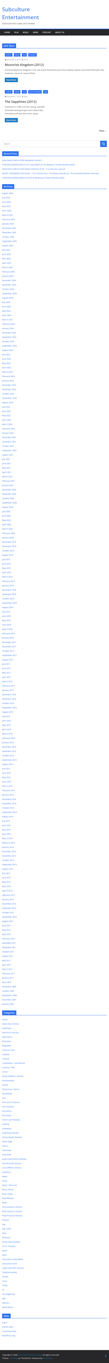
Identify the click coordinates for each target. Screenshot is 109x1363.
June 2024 (6, 306)
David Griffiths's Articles (12, 1076)
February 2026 (8, 219)
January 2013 (8, 899)
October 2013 (8, 860)
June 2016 (6, 720)
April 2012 (6, 934)
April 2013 (6, 886)
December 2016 (9, 694)
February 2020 (8, 533)
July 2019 (6, 559)
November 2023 (9, 337)
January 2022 (8, 433)
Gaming (5, 1124)
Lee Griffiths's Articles (11, 1167)
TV (3, 1289)
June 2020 (6, 516)
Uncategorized (8, 1294)
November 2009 (9, 986)
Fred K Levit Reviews (11, 1119)
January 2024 (8, 328)
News (35, 32)
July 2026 (6, 197)
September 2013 (9, 864)
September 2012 (9, 917)
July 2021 (6, 459)
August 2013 (7, 869)
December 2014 (9, 799)
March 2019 (7, 577)
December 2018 (9, 590)
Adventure (6, 1028)
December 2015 (9, 747)
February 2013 (8, 895)
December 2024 (9, 280)
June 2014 (6, 825)
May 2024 (6, 311)
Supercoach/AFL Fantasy (13, 1268)
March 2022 (7, 424)
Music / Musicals (35, 92)
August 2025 (7, 245)
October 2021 (8, 446)
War (45, 92)
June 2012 (6, 925)
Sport (4, 1250)
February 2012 (8, 938)
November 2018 (9, 594)
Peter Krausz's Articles (12, 1211)
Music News (7, 1194)
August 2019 (7, 555)
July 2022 (6, 407)
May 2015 (6, 777)
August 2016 (7, 712)
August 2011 (7, 956)
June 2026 (6, 202)
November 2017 (9, 646)
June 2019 (6, 563)
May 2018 (6, 620)
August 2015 (7, 764)
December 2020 (9, 489)
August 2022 (7, 402)
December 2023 (9, 332)
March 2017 (7, 681)
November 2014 (9, 803)
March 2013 (7, 890)
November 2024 (9, 284)
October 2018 (8, 598)
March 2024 (7, 319)
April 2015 (6, 781)
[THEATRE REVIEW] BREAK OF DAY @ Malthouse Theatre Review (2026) (33, 177)
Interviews (6, 1150)
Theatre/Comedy (9, 1272)
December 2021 (9, 437)
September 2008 (9, 995)
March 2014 (7, 838)
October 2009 (8, 991)
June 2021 (6, 463)
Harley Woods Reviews (12, 1137)
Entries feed (7, 1327)
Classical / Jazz (8, 1050)
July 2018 (6, 611)
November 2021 (9, 441)
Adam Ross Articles (10, 1024)
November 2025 (9, 232)
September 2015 (9, 760)
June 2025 (6, 254)
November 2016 (9, 699)
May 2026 (6, 206)
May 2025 (6, 258)
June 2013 (6, 877)
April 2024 (6, 315)
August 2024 (7, 298)
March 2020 (7, 529)
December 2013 (9, 851)
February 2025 (8, 271)
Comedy (8, 55)
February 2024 (8, 324)
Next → (103, 130)
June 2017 (6, 668)
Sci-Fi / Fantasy (8, 1246)
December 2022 (9, 385)
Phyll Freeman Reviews (12, 1215)
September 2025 (9, 241)
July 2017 (6, 664)
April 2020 (6, 524)
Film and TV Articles (11, 1102)
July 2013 (6, 873)
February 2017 (8, 686)
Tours (4, 1281)
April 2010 (6, 982)
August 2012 (7, 921)
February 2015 (8, 790)
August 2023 (7, 350)
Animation (6, 1041)
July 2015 (6, 768)
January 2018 (8, 638)
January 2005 (8, 1004)
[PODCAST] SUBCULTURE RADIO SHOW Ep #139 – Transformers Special (33, 169)
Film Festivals (8, 1106)
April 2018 (6, 625)
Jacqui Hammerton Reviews (14, 1159)
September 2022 (9, 398)
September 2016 (9, 707)
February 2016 (8, 738)
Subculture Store (9, 1263)
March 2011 (7, 969)
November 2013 (9, 856)
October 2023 (8, 341)
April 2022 (6, 420)
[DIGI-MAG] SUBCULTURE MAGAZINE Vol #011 (22, 160)
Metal (4, 1176)
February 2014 (8, 842)
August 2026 (7, 193)
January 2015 (8, 795)
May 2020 (6, 520)
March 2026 (7, 215)
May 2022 (6, 415)
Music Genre (7, 1189)
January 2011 (8, 978)
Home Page (7, 1141)
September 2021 (9, 450)
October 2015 (8, 755)
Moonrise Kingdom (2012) (24, 64)
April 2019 (6, 572)
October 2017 (8, 651)
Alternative (7, 1037)
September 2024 (9, 293)
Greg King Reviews (10, 1133)
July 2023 (6, 354)
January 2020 (8, 537)
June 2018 (6, 616)
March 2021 (7, 476)
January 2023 (8, 380)
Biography (6, 1045)
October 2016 (8, 703)
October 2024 (8, 289)
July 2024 (6, 302)
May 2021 (6, 468)
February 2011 (8, 973)
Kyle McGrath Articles (11, 1163)
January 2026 (8, 223)
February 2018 (8, 633)
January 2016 (8, 742)
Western (6, 1303)
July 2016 (6, 716)
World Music (7, 1307)
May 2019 (6, 568)
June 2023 (6, 359)
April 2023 (6, 367)
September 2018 (9, 603)
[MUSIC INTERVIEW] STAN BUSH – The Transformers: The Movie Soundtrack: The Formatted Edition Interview (50, 173)
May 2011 (6, 960)
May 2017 (6, 672)
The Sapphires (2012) (20, 101)
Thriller (5, 1276)
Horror (5, 1146)
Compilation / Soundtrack (13, 1063)
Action (5, 1019)
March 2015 (7, 786)
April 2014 (6, 834)
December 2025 (9, 228)
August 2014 (7, 816)
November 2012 (9, 908)
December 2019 (9, 542)
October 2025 (8, 237)
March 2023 (7, 372)
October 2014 (8, 808)
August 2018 (7, 607)
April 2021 (6, 472)
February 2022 (8, 428)
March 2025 (7, 267)
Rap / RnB (6, 1228)
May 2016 (6, 725)
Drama (17, 55)
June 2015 (6, 773)
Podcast (46, 32)
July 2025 (6, 250)
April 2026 (6, 210)
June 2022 (6, 411)
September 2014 (9, 812)
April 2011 (6, 965)
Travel (5, 1285)
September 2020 (9, 502)
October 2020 (8, 498)
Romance (32, 55)
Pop (3, 1224)
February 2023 (8, 376)
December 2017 (9, 642)
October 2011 (8, 951)
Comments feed (9, 1331)
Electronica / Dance (10, 1089)
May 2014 (6, 829)
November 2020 (9, 494)
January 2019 (8, 585)
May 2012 (6, 930)
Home (7, 32)
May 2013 (6, 882)
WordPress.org (8, 1335)
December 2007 (9, 999)
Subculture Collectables (12, 1259)
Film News (6, 1115)
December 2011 (9, 943)
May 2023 (6, 363)
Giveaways (6, 1128)
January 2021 (8, 485)
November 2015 (9, 751)
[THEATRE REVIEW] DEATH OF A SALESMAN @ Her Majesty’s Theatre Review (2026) (38, 164)
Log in (4, 1322)
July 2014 (6, 821)
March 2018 (7, 629)
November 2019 (9, 546)
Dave (26, 59)
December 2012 (9, 904)
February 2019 (8, 581)
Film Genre (7, 1111)
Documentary (8, 1080)
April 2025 (6, 263)
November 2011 (9, 947)
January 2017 (8, 690)
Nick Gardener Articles (12, 1207)
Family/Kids (7, 1093)
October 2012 (8, 912)
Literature (6, 1172)
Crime (4, 1072)
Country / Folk (8, 1067)
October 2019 (8, 550)
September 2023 (9, 346)
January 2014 (8, 847)
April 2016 (6, 729)
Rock (4, 1233)
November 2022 (9, 389)
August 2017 (7, 659)
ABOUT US (59, 32)
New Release (8, 1198)
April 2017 (6, 677)
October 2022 (8, 393)
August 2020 (7, 507)
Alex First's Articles (10, 1032)
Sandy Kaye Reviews (11, 1242)
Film (16, 32)
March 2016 (7, 733)
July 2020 (6, 511)
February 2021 (8, 481)
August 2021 (7, 454)
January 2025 (8, 276)
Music (26, 32)
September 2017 (9, 655)
